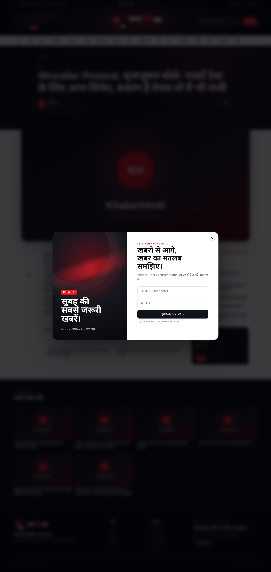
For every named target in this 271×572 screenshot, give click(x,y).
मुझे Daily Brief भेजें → (173, 314)
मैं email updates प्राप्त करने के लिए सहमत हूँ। (161, 322)
